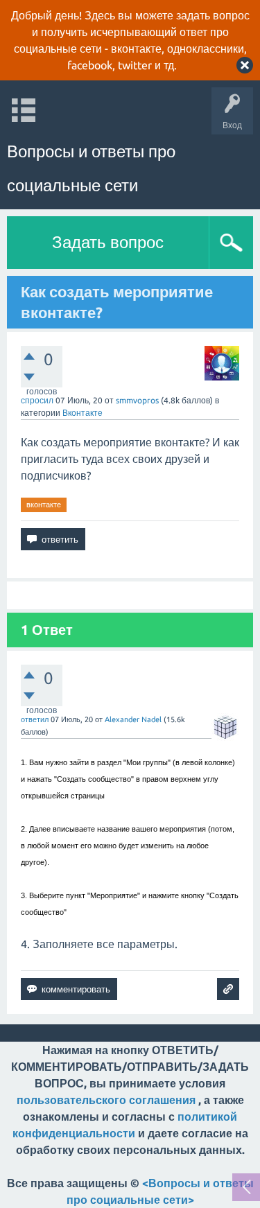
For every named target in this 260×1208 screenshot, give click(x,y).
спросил (37, 400)
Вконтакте (82, 412)
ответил (35, 719)
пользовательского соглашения (106, 1100)
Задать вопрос (108, 242)
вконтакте (43, 504)
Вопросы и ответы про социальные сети (91, 168)
